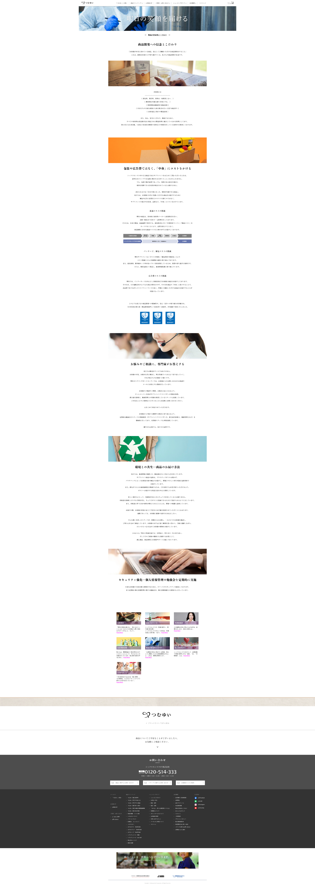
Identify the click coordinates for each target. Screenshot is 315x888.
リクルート (178, 813)
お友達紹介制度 (154, 816)
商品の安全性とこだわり (181, 808)
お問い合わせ (115, 819)
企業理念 (177, 800)
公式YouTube (201, 808)
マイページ (153, 824)
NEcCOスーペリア (132, 840)
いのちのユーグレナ (132, 816)
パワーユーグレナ (132, 819)
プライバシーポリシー (180, 819)
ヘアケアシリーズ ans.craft (135, 837)
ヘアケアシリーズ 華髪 (133, 835)
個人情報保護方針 (179, 821)
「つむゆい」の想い (117, 797)
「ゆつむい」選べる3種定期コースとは (160, 808)
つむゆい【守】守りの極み (134, 803)
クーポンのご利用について (157, 821)
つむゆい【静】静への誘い (134, 805)
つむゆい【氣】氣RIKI (133, 797)
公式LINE (200, 801)
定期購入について (155, 811)
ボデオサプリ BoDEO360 (134, 827)
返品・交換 (153, 805)
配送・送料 (153, 803)
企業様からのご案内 (180, 829)
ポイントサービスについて (157, 813)
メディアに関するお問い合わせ (182, 827)
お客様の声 (114, 807)
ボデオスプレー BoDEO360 (135, 829)
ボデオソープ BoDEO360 (134, 832)
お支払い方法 (154, 800)
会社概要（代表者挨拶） (181, 797)
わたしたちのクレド (180, 811)
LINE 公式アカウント (156, 819)
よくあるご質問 (116, 816)
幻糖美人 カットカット (133, 821)
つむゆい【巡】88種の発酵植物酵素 (136, 808)
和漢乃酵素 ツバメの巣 (133, 813)
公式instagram (201, 804)
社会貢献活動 (178, 805)
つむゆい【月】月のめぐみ (134, 800)
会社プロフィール (179, 803)
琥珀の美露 (130, 843)
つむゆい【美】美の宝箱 (133, 811)
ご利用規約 (178, 816)
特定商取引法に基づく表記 (181, 824)
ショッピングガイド (155, 797)
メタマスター (131, 824)
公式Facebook (201, 798)
